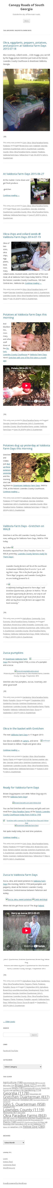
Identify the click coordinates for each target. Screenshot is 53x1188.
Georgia (44, 146)
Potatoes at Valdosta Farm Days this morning (25, 316)
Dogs (29, 843)
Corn (24, 142)
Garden (26, 756)
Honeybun (26, 1099)
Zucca (18, 700)
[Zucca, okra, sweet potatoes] (19, 899)
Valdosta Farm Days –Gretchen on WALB (23, 527)
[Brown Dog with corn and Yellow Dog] (26, 803)
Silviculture (21, 1124)
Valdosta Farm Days (11, 155)
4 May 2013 (29, 846)
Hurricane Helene (40, 1100)
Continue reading (11, 195)
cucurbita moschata (20, 990)
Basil (14, 209)
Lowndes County (20, 212)
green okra (18, 762)
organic (14, 1118)
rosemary (12, 856)
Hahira (43, 628)
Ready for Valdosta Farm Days (21, 787)
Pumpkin (12, 700)
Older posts (9, 1021)
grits (37, 628)
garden (18, 1090)
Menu (27, 21)
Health (7, 1100)
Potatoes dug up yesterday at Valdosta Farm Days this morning (26, 447)
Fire (38, 1088)
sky (30, 1124)
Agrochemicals (30, 1083)
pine (6, 1120)
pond (20, 1122)
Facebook (7, 1051)
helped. (41, 905)
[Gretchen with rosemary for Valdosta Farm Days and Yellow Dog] (26, 823)
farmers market (38, 759)
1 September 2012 (32, 987)
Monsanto (10, 1112)
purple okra (13, 768)
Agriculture (27, 498)
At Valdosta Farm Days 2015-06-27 (23, 174)
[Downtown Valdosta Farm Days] (26, 825)
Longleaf (9, 1107)
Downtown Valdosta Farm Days (26, 485)
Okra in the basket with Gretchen (23, 728)
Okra (29, 142)
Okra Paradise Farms (40, 142)
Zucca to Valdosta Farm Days (20, 875)
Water (6, 1127)
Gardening (27, 697)
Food (38, 981)
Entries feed (8, 1162)
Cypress (7, 1088)
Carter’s (26, 741)
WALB (37, 634)
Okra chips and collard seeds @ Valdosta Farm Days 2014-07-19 (22, 235)
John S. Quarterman (29, 149)
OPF (6, 1118)
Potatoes (6, 146)
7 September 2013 (38, 700)
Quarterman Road (32, 1122)
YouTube (14, 1051)
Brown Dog (24, 146)
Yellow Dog (23, 155)
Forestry (7, 1090)
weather (16, 1127)
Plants (5, 700)
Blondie (8, 1085)
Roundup (9, 1124)
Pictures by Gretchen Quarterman (34, 1118)
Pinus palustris (37, 1120)
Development (33, 990)
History (15, 1100)
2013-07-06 (27, 759)
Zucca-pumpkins (13, 653)
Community (36, 618)
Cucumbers (25, 209)
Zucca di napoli (28, 1002)
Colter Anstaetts (27, 624)
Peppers (28, 984)
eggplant (36, 146)
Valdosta (6, 215)
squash (35, 999)
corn (31, 146)
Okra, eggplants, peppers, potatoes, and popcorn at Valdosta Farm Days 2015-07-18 (25, 45)
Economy (6, 621)
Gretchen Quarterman (11, 149)
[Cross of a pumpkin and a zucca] (27, 671)
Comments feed (9, 1165)
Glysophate (35, 1094)
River (43, 1122)
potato (36, 426)
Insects (6, 1102)
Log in (5, 1158)
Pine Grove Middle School (19, 1120)
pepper (34, 152)
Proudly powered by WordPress (14, 1183)
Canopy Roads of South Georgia (26, 7)
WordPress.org (9, 1168)
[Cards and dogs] (39, 899)
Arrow (41, 1083)
